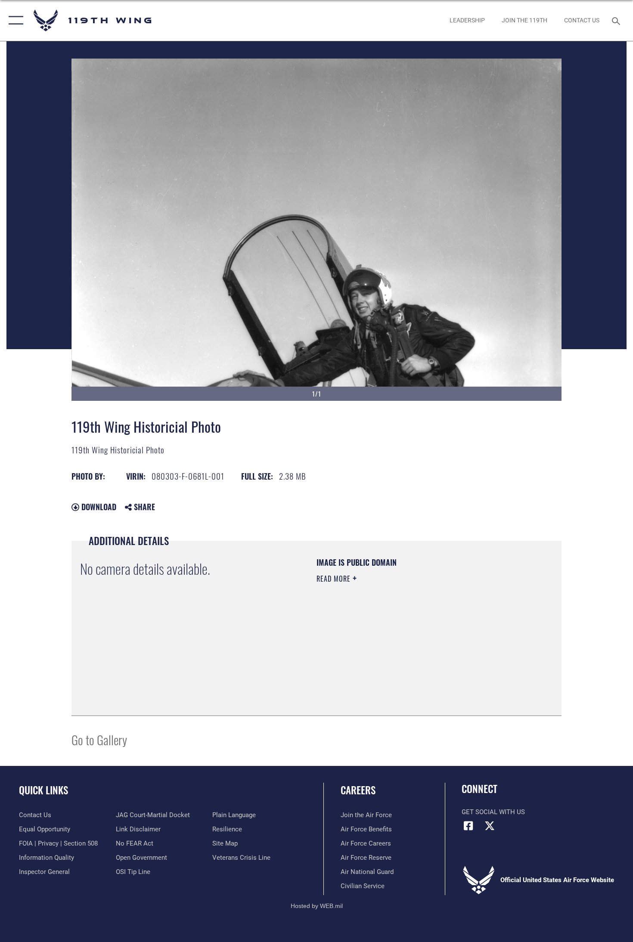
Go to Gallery (99, 739)
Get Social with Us (493, 812)
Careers (358, 790)
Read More (334, 578)
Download (97, 506)
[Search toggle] (617, 20)
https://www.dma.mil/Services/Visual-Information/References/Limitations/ (417, 645)
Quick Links (43, 790)
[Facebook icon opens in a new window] (468, 825)
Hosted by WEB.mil (317, 905)
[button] (14, 20)
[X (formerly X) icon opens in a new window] (489, 825)
